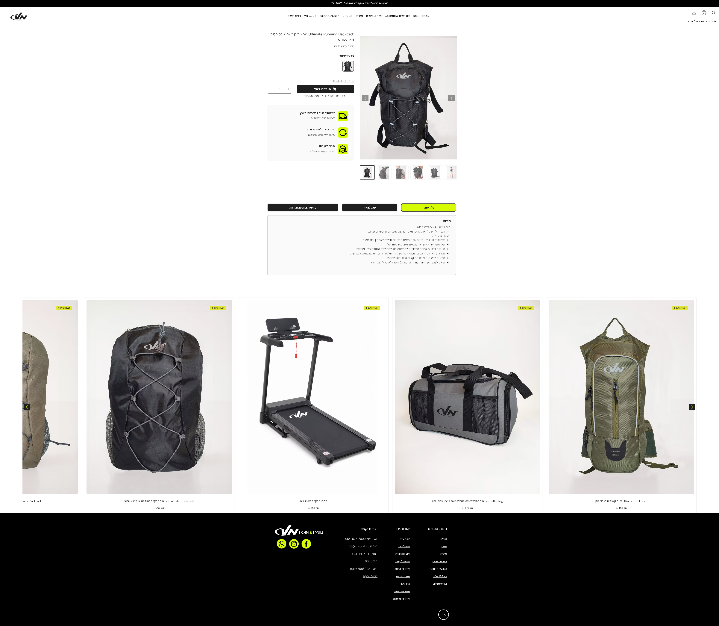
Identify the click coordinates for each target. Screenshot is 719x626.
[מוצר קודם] (692, 407)
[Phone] (288, 89)
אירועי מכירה (440, 584)
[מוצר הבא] (27, 407)
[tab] (428, 207)
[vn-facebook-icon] (306, 543)
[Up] (443, 615)
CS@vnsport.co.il (360, 546)
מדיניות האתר (402, 569)
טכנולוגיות (404, 546)
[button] (425, 15)
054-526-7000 (355, 539)
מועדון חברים (402, 554)
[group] (359, 407)
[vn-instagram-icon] (294, 543)
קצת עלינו (404, 539)
